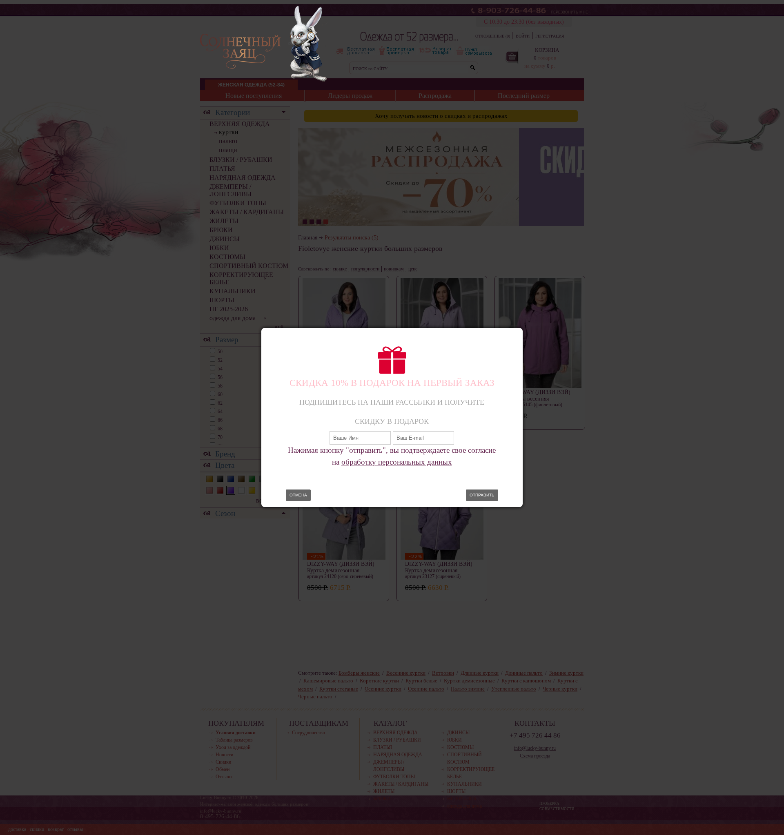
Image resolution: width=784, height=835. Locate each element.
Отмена (298, 495)
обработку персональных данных (396, 462)
